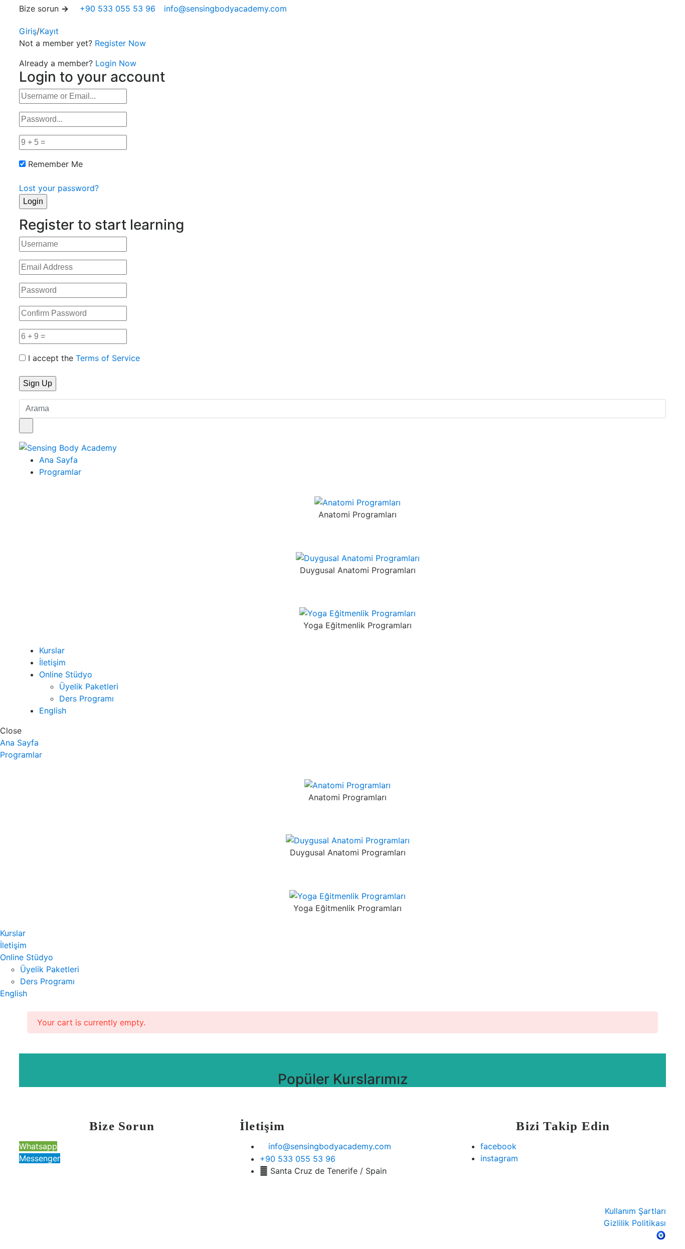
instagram (499, 1158)
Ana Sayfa (58, 460)
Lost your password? (59, 188)
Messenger (39, 1158)
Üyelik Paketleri (88, 686)
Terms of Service (108, 358)
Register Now (120, 43)
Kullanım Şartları (635, 1211)
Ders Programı (86, 698)
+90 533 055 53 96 (116, 9)
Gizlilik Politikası (635, 1223)
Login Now (115, 63)
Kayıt (49, 31)
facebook (498, 1146)
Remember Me (55, 164)
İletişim (52, 662)
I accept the (84, 358)
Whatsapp (38, 1146)
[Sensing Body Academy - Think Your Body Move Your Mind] (68, 447)
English (52, 710)
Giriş (28, 31)
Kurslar (52, 650)
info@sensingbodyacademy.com (225, 9)
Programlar (60, 472)
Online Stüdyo (65, 674)
